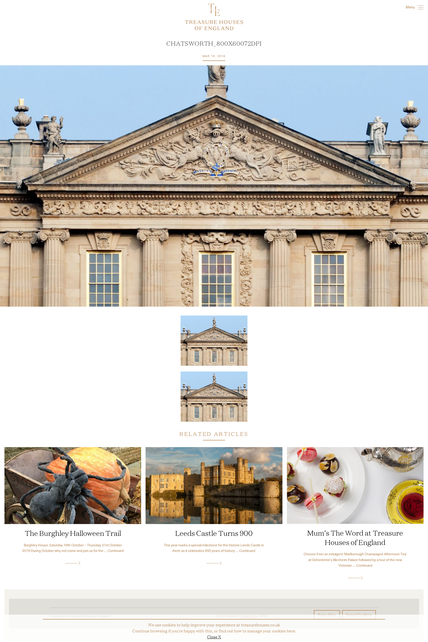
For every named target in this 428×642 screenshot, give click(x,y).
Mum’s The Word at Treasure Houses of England (355, 537)
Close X (214, 637)
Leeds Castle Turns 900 (214, 533)
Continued (116, 550)
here (291, 631)
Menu (411, 7)
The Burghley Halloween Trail (73, 533)
